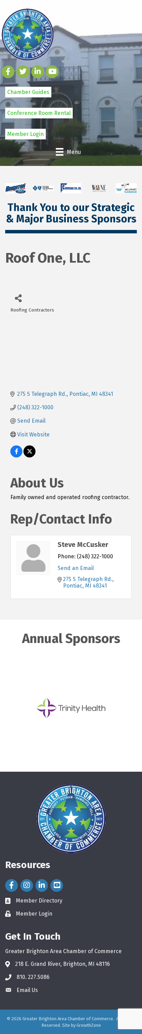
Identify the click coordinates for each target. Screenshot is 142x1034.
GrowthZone (89, 1025)
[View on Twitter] (29, 455)
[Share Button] (18, 298)
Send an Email (76, 568)
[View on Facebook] (16, 455)
